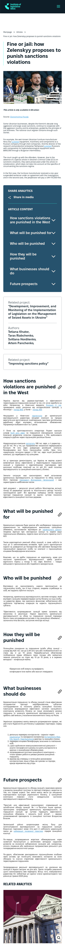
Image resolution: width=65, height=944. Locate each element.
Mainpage (7, 32)
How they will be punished (23, 256)
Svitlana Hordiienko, (22, 339)
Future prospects (24, 284)
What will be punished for (30, 233)
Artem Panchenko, (21, 343)
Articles (19, 32)
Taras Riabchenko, (21, 335)
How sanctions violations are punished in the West (30, 220)
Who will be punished (27, 243)
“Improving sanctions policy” (28, 363)
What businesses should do (29, 271)
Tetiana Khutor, (19, 332)
